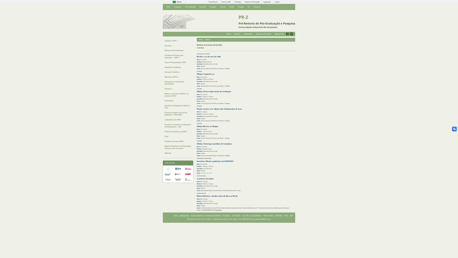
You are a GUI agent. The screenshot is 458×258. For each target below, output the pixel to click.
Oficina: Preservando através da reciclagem (214, 91)
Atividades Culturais (203, 54)
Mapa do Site (279, 34)
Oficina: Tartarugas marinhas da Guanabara (214, 143)
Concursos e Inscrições (204, 158)
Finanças (241, 7)
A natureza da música (205, 178)
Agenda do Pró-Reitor (263, 34)
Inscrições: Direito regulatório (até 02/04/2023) (215, 161)
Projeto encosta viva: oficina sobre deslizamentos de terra (219, 109)
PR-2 (243, 17)
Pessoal (223, 7)
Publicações (248, 34)
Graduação (177, 7)
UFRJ (168, 7)
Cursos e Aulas (201, 176)
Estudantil (212, 7)
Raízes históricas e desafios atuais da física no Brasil (217, 196)
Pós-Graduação (190, 7)
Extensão (202, 7)
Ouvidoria (257, 7)
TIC (249, 7)
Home (228, 34)
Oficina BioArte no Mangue (207, 126)
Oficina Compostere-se (206, 74)
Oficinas (199, 71)
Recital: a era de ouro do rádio (209, 56)
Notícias (237, 34)
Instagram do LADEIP (206, 173)
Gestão (231, 7)
